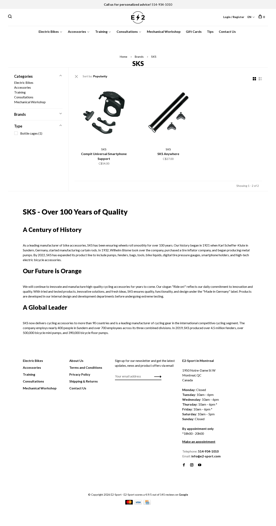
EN (249, 17)
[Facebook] (183, 465)
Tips (210, 31)
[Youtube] (199, 465)
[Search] (10, 17)
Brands (139, 56)
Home (123, 56)
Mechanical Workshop (164, 31)
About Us (76, 360)
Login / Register (233, 17)
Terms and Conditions (85, 367)
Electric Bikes (49, 31)
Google (183, 494)
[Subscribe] (156, 376)
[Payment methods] (129, 503)
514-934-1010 (162, 4)
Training (101, 31)
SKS (153, 56)
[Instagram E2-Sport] (191, 465)
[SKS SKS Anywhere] (168, 113)
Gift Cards (194, 31)
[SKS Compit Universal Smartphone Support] (104, 113)
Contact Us (227, 31)
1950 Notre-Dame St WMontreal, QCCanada (198, 375)
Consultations (127, 31)
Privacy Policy (79, 374)
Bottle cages (31, 133)
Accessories (77, 31)
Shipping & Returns (83, 381)
